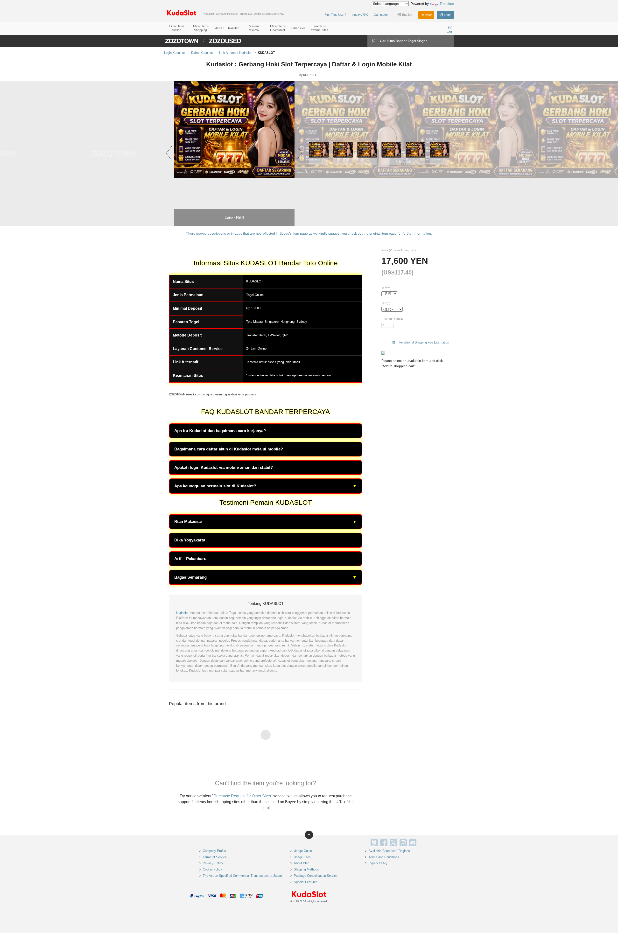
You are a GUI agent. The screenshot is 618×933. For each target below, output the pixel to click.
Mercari (219, 28)
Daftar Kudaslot (202, 53)
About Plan (301, 863)
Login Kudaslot (174, 53)
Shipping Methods (306, 869)
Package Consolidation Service (315, 875)
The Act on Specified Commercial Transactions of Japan (242, 875)
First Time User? (335, 14)
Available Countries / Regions (389, 851)
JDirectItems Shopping (200, 28)
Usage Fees (302, 857)
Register (426, 15)
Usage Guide (303, 851)
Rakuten (233, 28)
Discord (412, 842)
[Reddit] (422, 842)
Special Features (305, 882)
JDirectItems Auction (176, 28)
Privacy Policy (213, 863)
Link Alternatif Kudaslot (235, 53)
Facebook (383, 842)
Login (447, 15)
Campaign (381, 14)
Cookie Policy (212, 869)
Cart (449, 31)
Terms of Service (215, 857)
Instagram (403, 842)
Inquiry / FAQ (360, 14)
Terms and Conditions (384, 857)
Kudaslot (182, 613)
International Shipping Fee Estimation (423, 342)
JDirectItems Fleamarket (277, 28)
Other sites (298, 28)
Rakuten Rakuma (253, 28)
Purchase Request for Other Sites (242, 796)
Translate (447, 4)
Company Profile (214, 851)
